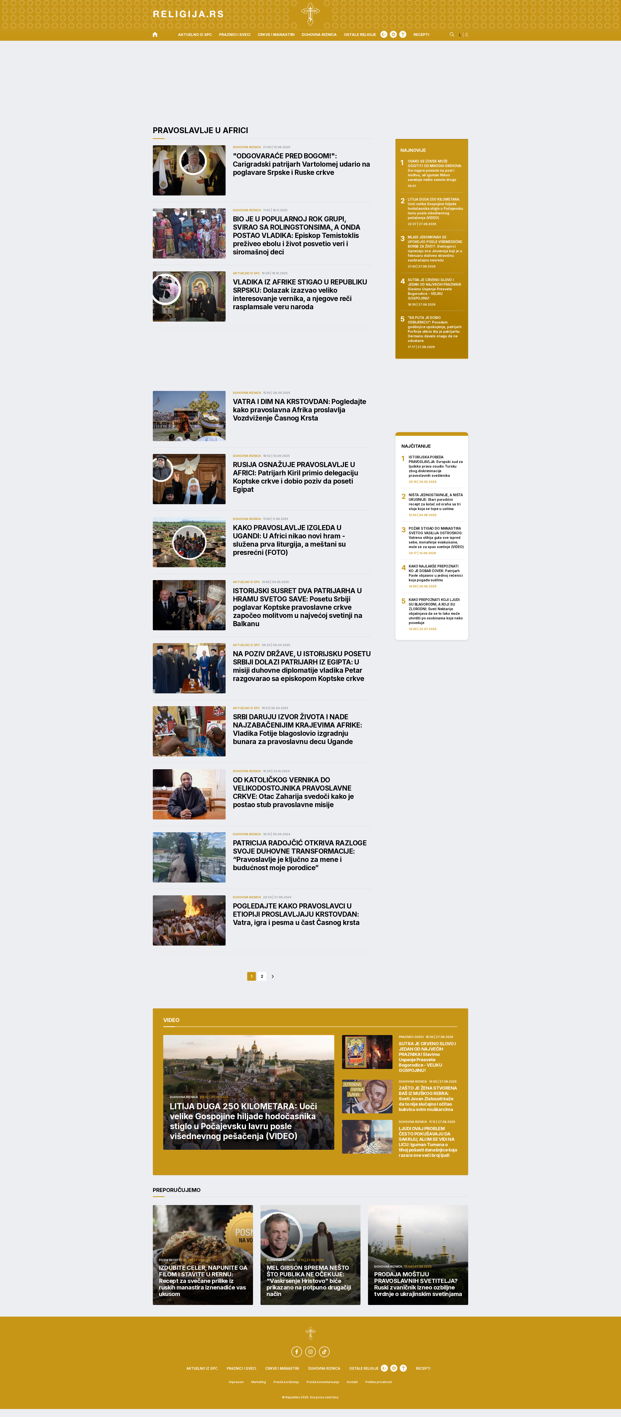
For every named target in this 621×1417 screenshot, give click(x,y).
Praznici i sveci (234, 35)
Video (171, 1020)
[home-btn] (155, 35)
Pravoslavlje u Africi (200, 130)
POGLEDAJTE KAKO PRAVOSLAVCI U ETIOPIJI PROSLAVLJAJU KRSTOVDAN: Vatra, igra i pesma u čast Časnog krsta (296, 914)
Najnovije (413, 150)
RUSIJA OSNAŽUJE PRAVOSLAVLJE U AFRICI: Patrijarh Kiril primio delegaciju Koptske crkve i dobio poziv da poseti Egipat (295, 477)
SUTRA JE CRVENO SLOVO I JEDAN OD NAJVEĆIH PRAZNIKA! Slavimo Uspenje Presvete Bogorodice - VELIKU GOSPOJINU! (434, 289)
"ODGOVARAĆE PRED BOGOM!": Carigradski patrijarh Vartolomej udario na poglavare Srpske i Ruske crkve (301, 164)
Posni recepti (170, 1260)
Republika (293, 1397)
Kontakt (352, 1382)
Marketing (258, 1382)
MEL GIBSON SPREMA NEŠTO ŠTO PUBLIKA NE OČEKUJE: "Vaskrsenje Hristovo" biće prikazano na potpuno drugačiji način (309, 1280)
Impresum (236, 1382)
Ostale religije (360, 35)
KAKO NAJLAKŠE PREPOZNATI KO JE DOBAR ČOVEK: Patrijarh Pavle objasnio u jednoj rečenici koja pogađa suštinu (436, 573)
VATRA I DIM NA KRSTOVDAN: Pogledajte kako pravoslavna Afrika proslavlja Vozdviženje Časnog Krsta (299, 409)
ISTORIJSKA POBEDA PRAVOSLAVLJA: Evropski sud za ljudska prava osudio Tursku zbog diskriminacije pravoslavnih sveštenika (436, 466)
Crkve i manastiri (276, 35)
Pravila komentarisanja (323, 1382)
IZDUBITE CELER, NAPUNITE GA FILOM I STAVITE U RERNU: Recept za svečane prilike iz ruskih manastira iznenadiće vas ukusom (203, 1280)
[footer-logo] (310, 1334)
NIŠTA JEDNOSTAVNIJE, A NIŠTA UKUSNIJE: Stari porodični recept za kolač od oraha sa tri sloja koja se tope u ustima (436, 502)
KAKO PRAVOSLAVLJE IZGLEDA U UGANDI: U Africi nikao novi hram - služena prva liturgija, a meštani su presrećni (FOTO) (289, 540)
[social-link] (296, 1351)
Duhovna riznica (319, 35)
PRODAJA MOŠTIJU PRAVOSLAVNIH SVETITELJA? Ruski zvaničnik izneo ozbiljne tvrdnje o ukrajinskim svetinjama (418, 1284)
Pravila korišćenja (286, 1382)
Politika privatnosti (379, 1382)
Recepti (421, 35)
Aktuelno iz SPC (195, 35)
